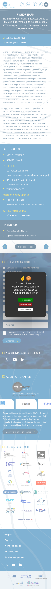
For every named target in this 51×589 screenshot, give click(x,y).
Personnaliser (25, 309)
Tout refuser (25, 304)
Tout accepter (25, 300)
